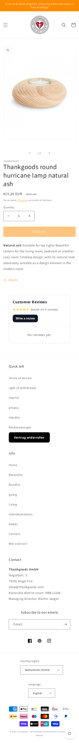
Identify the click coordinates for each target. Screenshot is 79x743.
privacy (14, 408)
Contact (14, 534)
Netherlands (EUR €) (37, 670)
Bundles (14, 485)
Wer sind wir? (18, 544)
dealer (13, 524)
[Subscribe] (65, 624)
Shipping (22, 200)
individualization (20, 514)
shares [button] (13, 280)
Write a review (25, 318)
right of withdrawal (22, 388)
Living (13, 504)
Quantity (8, 207)
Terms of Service (20, 378)
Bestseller (16, 475)
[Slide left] (30, 153)
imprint (14, 398)
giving (13, 495)
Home (13, 465)
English (37, 693)
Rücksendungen (20, 427)
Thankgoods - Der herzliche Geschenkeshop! (37, 731)
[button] (5, 25)
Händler (14, 417)
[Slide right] (49, 153)
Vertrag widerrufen (29, 437)
